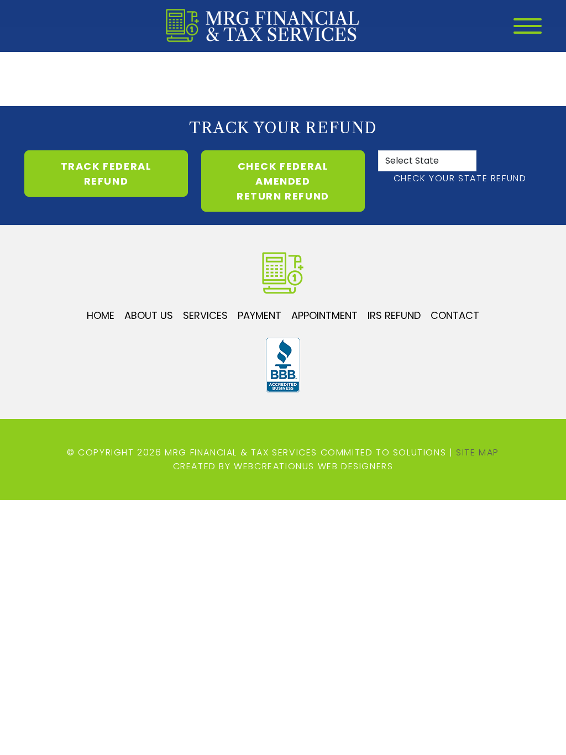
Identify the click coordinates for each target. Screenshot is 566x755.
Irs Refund (394, 315)
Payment (259, 315)
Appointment (324, 315)
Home (100, 315)
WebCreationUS (274, 466)
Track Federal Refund (106, 173)
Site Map (477, 452)
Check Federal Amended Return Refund (283, 181)
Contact (455, 315)
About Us (148, 315)
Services (205, 315)
